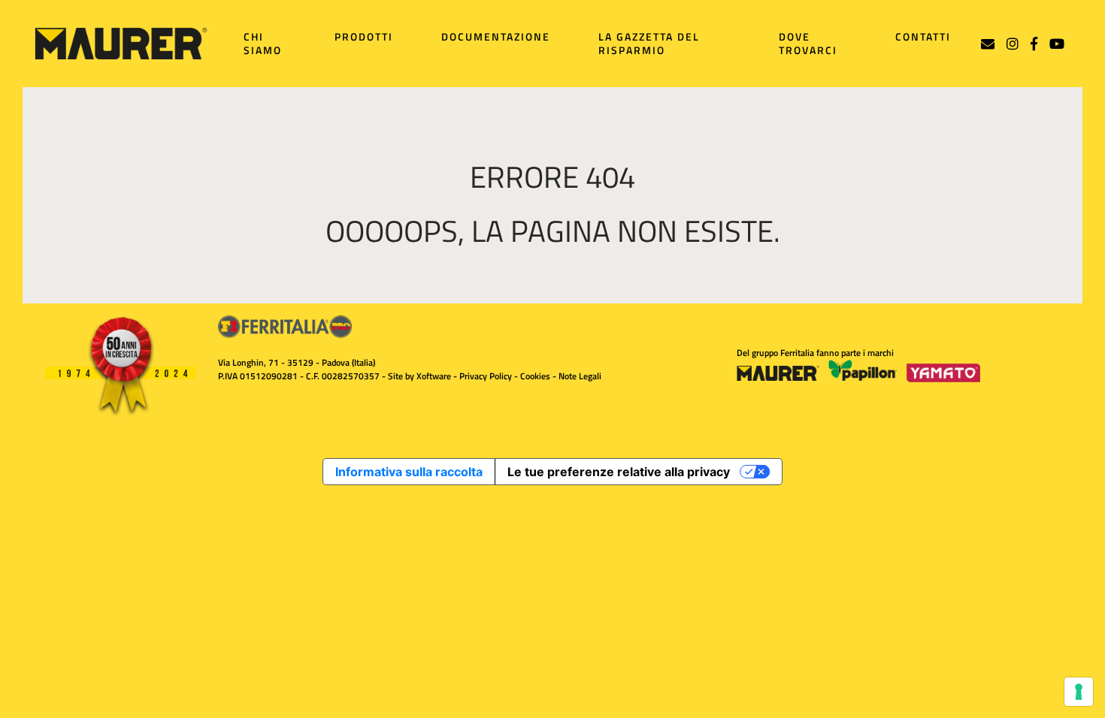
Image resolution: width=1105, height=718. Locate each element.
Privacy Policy (485, 376)
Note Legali (580, 376)
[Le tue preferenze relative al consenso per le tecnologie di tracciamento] (1078, 691)
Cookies (535, 376)
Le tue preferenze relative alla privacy (618, 471)
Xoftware (433, 376)
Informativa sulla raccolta (409, 471)
